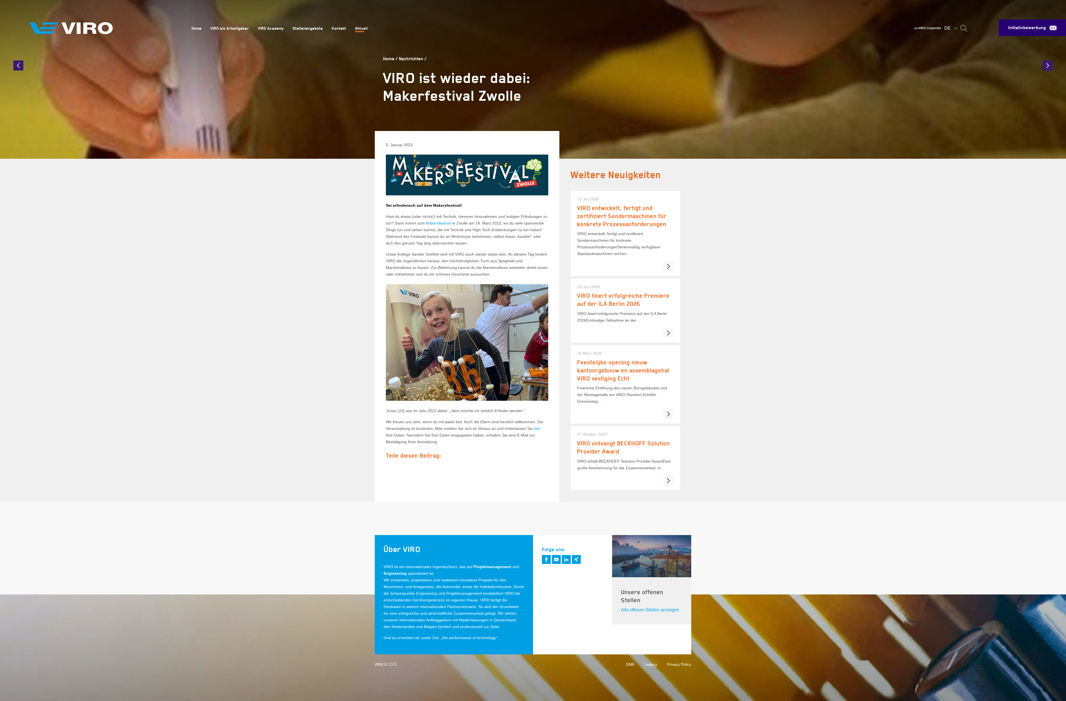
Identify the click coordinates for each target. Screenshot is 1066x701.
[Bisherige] (18, 65)
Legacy (650, 664)
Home (197, 28)
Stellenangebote (308, 28)
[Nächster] (1048, 65)
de (947, 28)
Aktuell (361, 28)
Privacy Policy (679, 664)
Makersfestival (438, 223)
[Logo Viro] (104, 28)
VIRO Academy (271, 28)
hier (537, 428)
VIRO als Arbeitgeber (229, 28)
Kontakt (339, 28)
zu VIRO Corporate (927, 28)
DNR (630, 664)
